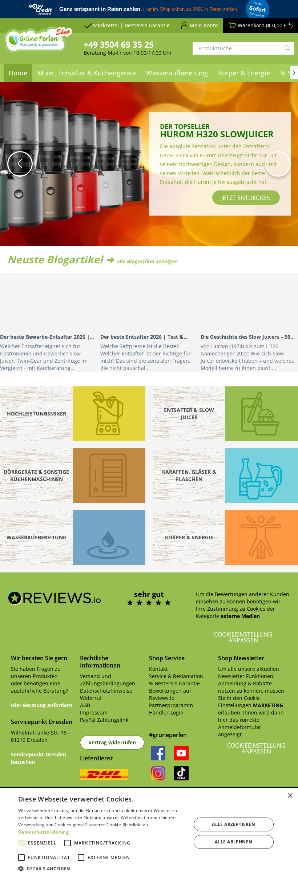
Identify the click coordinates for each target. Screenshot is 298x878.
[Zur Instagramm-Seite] (158, 773)
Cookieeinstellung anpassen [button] (243, 637)
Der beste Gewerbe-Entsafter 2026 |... (47, 336)
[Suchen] (287, 48)
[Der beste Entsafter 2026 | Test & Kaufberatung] (149, 302)
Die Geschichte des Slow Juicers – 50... (248, 336)
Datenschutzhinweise (106, 690)
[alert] (149, 833)
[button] (20, 164)
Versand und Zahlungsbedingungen (107, 680)
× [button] (290, 796)
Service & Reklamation (176, 676)
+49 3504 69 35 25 (119, 44)
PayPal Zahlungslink (104, 719)
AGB (85, 705)
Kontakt (158, 668)
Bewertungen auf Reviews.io (170, 694)
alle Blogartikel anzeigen (146, 261)
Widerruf (91, 697)
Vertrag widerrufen (112, 742)
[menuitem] (86, 73)
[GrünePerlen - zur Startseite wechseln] (38, 51)
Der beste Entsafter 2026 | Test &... (144, 336)
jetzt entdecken (173, 216)
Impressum (94, 712)
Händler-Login (166, 712)
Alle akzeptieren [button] (233, 824)
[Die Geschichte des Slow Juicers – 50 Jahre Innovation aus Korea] (249, 302)
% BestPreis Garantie (174, 683)
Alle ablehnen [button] (233, 842)
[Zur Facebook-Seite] (158, 753)
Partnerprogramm (171, 705)
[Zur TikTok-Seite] (181, 773)
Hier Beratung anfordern (41, 705)
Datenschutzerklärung (43, 832)
